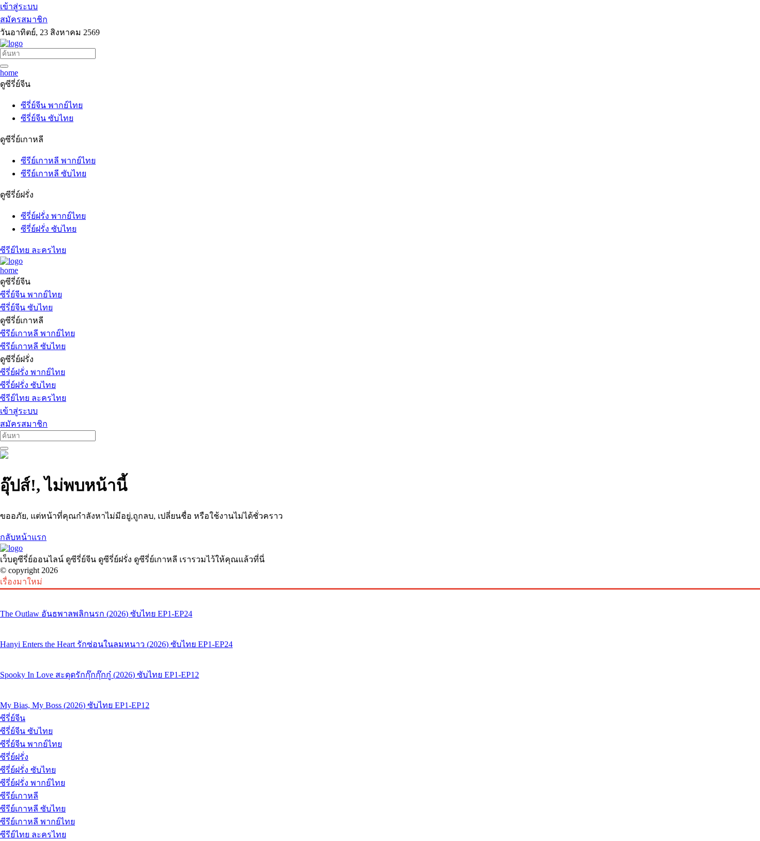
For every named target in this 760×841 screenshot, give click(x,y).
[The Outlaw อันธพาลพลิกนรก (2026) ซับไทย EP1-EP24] (380, 594)
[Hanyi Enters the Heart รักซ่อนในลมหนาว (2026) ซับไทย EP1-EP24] (380, 624)
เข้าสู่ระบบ (19, 6)
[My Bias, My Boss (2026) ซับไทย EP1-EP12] (380, 685)
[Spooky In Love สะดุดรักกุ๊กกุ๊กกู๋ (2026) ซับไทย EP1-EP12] (380, 655)
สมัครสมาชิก (24, 19)
